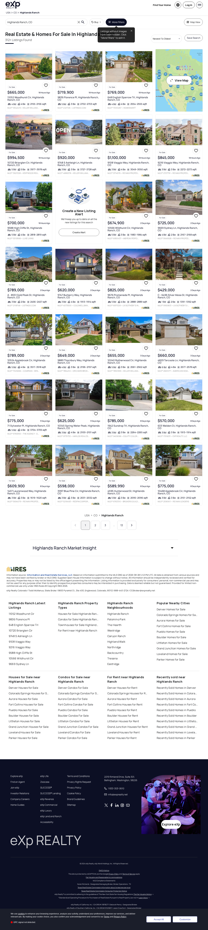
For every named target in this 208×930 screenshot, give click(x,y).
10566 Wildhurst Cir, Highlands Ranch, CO (125, 229)
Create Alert (79, 232)
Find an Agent (18, 782)
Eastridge (113, 664)
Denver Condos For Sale (73, 688)
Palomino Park (116, 619)
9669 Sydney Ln (19, 664)
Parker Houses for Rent (122, 738)
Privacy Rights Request (79, 782)
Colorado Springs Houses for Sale (29, 693)
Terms (106, 917)
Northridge (114, 647)
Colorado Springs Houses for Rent (127, 693)
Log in (188, 5)
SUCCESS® (46, 787)
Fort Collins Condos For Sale (75, 704)
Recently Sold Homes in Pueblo (176, 710)
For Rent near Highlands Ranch (77, 630)
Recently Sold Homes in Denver (176, 688)
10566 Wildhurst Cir (21, 658)
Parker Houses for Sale (23, 738)
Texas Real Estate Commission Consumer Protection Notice (104, 891)
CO (95, 515)
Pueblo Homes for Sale (171, 631)
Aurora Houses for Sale (23, 699)
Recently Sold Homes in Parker (176, 738)
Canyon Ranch (116, 636)
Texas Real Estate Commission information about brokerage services (104, 887)
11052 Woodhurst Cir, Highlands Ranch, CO (25, 99)
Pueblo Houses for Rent (122, 710)
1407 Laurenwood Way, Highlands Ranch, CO (26, 492)
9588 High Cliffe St (20, 653)
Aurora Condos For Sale (73, 699)
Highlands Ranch (112, 515)
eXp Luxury (46, 810)
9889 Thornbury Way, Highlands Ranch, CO (76, 361)
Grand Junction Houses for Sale (29, 727)
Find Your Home (162, 5)
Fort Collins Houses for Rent (125, 704)
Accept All (159, 919)
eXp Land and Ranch (50, 816)
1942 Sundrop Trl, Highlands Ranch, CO (128, 427)
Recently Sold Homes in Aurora (176, 699)
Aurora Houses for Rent (122, 699)
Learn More (143, 898)
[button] (104, 548)
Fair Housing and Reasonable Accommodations (104, 877)
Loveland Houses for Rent (123, 732)
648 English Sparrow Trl (23, 625)
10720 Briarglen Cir (21, 630)
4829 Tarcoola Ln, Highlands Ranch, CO (178, 361)
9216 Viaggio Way (20, 647)
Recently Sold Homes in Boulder (177, 715)
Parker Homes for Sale (171, 659)
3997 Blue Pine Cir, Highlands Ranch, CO (79, 492)
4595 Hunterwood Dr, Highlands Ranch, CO (126, 492)
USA (87, 515)
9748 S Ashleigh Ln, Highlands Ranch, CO (75, 164)
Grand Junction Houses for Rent (127, 727)
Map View (195, 22)
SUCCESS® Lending (50, 793)
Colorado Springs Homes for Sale (177, 615)
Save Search (193, 37)
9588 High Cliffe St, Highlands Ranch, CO (24, 229)
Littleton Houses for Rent (123, 721)
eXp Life (44, 776)
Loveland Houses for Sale (25, 732)
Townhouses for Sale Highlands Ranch (78, 625)
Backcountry (115, 653)
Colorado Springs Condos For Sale (78, 693)
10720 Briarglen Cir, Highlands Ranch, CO (24, 164)
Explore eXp (17, 776)
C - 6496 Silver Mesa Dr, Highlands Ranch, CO (177, 296)
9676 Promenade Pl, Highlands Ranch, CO (125, 296)
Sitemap (71, 805)
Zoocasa (44, 782)
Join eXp (15, 787)
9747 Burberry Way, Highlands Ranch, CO (75, 296)
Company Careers (20, 799)
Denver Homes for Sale (171, 609)
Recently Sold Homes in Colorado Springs (177, 693)
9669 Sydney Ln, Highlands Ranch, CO (178, 229)
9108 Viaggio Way (20, 641)
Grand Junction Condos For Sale (78, 727)
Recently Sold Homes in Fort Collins (177, 704)
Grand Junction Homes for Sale (176, 648)
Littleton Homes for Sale (172, 643)
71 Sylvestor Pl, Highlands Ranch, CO (28, 425)
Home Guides (17, 805)
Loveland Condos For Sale (74, 732)
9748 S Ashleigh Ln (20, 636)
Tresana (112, 658)
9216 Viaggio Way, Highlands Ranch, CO (178, 164)
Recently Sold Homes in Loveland (177, 732)
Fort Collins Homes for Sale (174, 626)
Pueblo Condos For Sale (73, 710)
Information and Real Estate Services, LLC (49, 574)
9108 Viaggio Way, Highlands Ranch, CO (128, 164)
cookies (21, 914)
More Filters (118, 22)
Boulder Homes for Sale (171, 637)
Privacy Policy (74, 787)
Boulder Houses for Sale (24, 715)
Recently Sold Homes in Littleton (177, 721)
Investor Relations (20, 793)
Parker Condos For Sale (72, 738)
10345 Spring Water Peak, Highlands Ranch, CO (79, 427)
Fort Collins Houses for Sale (26, 704)
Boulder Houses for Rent (122, 715)
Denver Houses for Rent (122, 688)
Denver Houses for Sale (23, 688)
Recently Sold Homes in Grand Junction (177, 727)
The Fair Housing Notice (143, 894)
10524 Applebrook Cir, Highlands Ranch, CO (26, 361)
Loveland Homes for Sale (172, 654)
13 (121, 525)
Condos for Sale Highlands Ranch (78, 619)
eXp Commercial (48, 805)
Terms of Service (128, 874)
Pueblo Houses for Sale (23, 710)
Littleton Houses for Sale (24, 721)
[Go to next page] (131, 525)
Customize (185, 919)
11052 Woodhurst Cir (21, 614)
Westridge (113, 630)
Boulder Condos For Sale (73, 715)
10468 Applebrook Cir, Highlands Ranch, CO (177, 492)
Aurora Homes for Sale (171, 620)
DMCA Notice (104, 870)
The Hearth (114, 625)
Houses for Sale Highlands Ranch (78, 614)
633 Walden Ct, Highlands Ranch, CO (177, 427)
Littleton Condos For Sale (74, 721)
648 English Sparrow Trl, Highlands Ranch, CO (128, 99)
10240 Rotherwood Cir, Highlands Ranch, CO (127, 361)
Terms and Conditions (78, 776)
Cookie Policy (74, 793)
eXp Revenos (47, 799)
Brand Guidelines (76, 799)
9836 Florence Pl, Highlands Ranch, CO (78, 99)
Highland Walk (116, 641)
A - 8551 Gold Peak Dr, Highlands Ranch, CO (26, 296)
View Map (181, 80)
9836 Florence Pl (19, 619)
